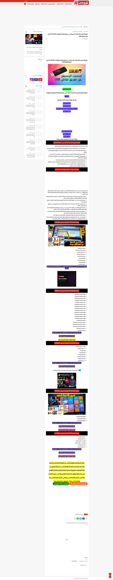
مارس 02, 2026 (31, 111)
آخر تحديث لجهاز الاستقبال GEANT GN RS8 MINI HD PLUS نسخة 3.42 (30, 92)
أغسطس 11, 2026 (31, 89)
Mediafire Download (78, 483)
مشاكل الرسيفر (51, 4)
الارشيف (66, 1)
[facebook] (25, 1)
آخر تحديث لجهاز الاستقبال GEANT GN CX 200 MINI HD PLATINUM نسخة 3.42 (68, 27)
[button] (83, 518)
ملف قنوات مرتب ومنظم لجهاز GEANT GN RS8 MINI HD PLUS (30, 114)
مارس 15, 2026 (31, 153)
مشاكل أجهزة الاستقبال (77, 31)
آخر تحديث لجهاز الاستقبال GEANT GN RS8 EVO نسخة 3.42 (30, 106)
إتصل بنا (63, 1)
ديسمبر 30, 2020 (38, 45)
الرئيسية (85, 31)
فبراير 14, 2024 (31, 118)
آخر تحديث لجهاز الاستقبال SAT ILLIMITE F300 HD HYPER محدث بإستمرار (30, 156)
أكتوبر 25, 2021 (31, 132)
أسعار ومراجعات (30, 4)
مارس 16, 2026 (31, 96)
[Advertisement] (56, 16)
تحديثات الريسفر (68, 4)
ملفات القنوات (60, 4)
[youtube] (27, 1)
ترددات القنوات (44, 4)
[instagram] (32, 79)
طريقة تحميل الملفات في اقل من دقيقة (34, 48)
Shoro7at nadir (76, 578)
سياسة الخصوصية (70, 1)
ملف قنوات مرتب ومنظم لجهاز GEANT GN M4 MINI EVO (30, 135)
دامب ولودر (37, 4)
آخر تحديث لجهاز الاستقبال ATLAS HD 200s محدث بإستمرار (30, 99)
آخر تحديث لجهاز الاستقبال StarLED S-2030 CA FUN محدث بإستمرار (30, 121)
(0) (46, 39)
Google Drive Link (60, 483)
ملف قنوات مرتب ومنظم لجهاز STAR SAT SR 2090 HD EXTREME (30, 143)
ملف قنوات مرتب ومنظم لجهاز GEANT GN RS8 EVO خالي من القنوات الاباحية (30, 128)
